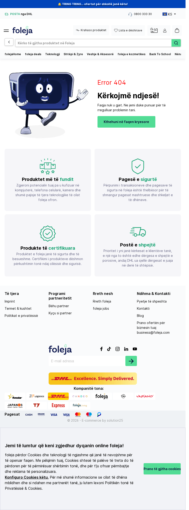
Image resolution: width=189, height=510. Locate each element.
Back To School (160, 54)
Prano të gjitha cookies (162, 469)
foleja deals (33, 54)
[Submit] (131, 361)
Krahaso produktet (93, 30)
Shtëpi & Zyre (73, 54)
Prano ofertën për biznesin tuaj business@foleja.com (153, 327)
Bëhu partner (59, 306)
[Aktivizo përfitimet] (154, 30)
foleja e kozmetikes (131, 54)
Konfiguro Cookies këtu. (27, 477)
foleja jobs (101, 308)
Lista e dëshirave (130, 30)
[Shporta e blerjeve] (177, 30)
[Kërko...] (176, 43)
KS (170, 14)
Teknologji (52, 54)
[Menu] (8, 29)
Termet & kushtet (18, 308)
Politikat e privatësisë (21, 316)
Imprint (10, 301)
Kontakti (143, 308)
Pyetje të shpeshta (152, 301)
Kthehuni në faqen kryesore (126, 122)
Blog (140, 316)
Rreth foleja (102, 301)
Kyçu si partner (60, 313)
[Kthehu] (9, 42)
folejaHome (13, 54)
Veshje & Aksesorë (100, 54)
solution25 (115, 420)
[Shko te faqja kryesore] (22, 30)
